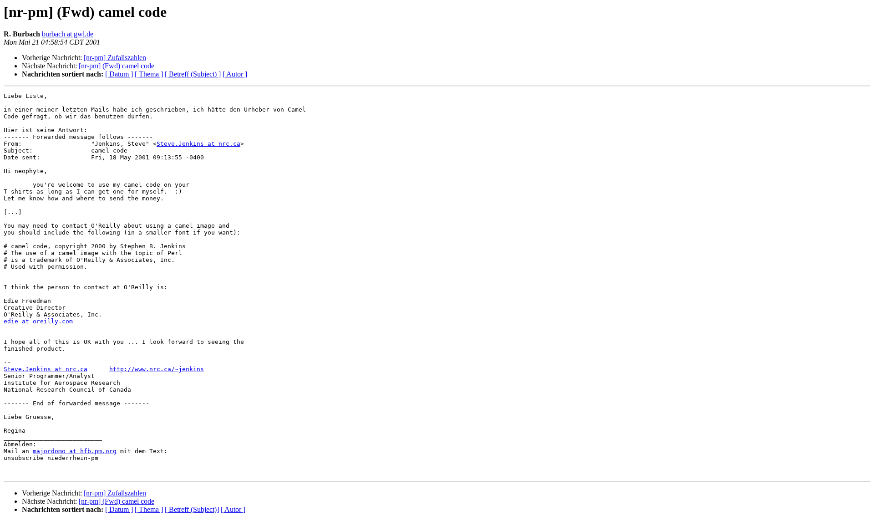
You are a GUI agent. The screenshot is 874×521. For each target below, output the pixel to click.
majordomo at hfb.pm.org (75, 451)
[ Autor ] (235, 74)
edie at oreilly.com (38, 321)
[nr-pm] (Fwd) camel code (116, 66)
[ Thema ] (149, 74)
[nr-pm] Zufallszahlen (115, 57)
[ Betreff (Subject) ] (193, 74)
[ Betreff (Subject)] (192, 509)
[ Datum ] (119, 74)
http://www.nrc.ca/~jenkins (156, 369)
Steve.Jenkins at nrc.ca (198, 143)
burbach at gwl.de (67, 34)
